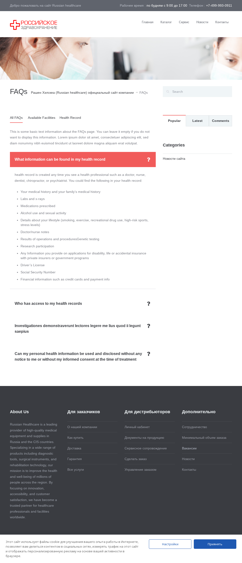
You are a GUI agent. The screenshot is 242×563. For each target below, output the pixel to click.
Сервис (184, 22)
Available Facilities (41, 118)
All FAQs (16, 118)
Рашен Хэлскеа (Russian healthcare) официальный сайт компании (82, 92)
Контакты (222, 22)
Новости (202, 22)
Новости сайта (174, 158)
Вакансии (189, 448)
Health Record (70, 118)
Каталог (166, 22)
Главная (147, 22)
